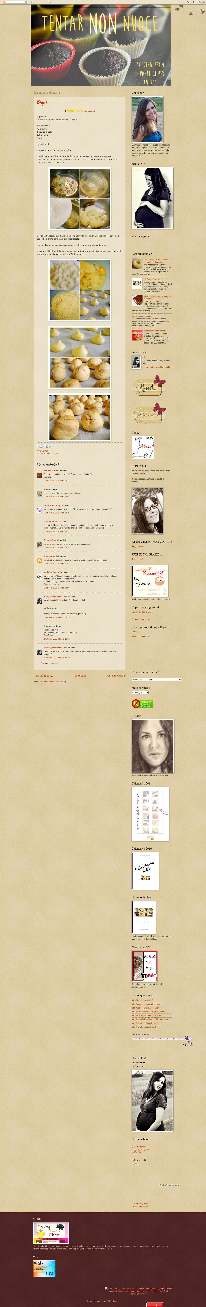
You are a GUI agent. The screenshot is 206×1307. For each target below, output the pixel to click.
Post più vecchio (116, 675)
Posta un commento (49, 663)
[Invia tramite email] (38, 446)
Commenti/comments (141, 619)
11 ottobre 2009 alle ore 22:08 (56, 588)
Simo (46, 489)
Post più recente (43, 675)
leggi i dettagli (138, 546)
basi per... (51, 453)
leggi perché (137, 559)
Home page (80, 675)
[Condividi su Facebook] (46, 446)
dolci (58, 453)
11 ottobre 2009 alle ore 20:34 (56, 547)
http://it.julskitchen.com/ (142, 1000)
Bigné (42, 103)
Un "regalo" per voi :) (153, 279)
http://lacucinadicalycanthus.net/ (146, 1004)
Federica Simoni (51, 540)
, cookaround (81, 111)
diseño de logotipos (139, 1294)
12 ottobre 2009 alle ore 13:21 (57, 617)
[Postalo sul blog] (41, 446)
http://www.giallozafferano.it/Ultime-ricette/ (150, 1019)
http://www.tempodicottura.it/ (144, 1027)
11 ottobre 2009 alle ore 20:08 (56, 497)
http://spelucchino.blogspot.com (146, 1008)
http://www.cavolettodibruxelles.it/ (146, 1015)
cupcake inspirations (141, 636)
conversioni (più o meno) (142, 612)
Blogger (115, 1301)
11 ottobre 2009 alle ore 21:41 (56, 564)
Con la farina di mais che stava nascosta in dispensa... (157, 261)
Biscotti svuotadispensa (154, 331)
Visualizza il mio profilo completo (157, 367)
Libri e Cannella (51, 521)
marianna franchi (51, 572)
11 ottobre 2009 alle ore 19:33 (56, 481)
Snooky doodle (51, 556)
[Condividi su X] (43, 446)
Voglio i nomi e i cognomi (143, 316)
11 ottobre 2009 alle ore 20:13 (56, 531)
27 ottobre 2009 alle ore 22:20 (57, 658)
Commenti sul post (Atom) (54, 682)
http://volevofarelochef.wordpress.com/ (149, 1011)
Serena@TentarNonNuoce (55, 596)
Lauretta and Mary (52, 505)
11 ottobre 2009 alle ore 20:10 (56, 513)
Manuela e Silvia (51, 470)
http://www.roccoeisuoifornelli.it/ (145, 1023)
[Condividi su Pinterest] (49, 446)
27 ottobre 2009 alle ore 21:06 (57, 639)
